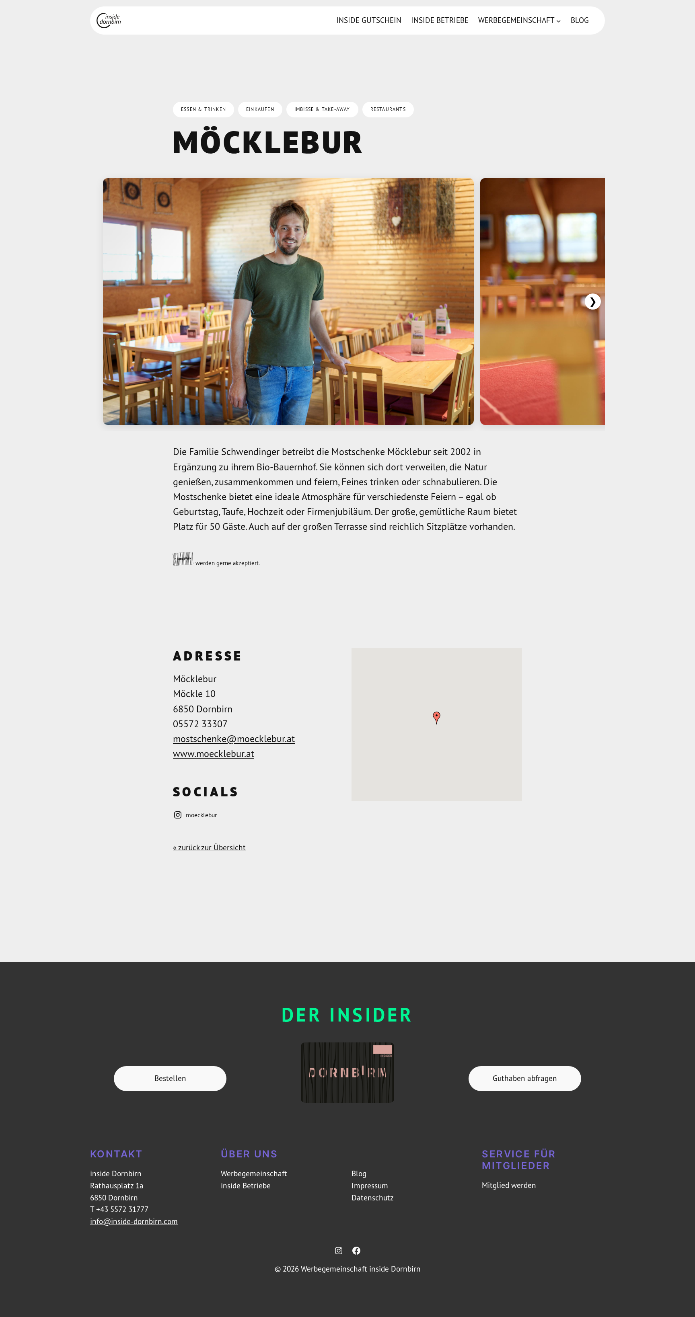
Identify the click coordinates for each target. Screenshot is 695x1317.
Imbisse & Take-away (322, 109)
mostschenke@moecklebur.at (234, 738)
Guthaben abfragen (525, 1078)
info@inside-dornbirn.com (134, 1221)
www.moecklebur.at (213, 753)
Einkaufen (260, 109)
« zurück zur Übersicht (209, 847)
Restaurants (388, 109)
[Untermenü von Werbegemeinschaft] (558, 20)
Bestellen (170, 1078)
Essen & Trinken (203, 109)
